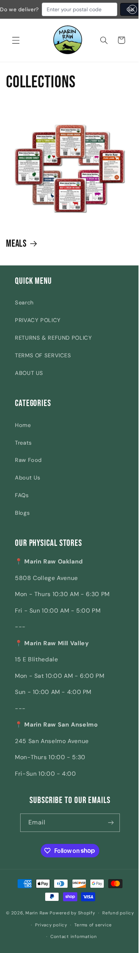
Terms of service (44, 937)
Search (24, 307)
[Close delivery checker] (132, 9)
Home (23, 429)
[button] (15, 40)
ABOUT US (29, 377)
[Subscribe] (107, 827)
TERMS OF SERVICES (43, 360)
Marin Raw (63, 915)
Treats (23, 447)
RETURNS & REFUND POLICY (53, 342)
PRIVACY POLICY (38, 325)
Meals (16, 249)
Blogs (22, 517)
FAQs (22, 500)
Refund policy (60, 925)
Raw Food (28, 465)
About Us (27, 482)
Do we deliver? (19, 9)
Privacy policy (99, 925)
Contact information (93, 937)
